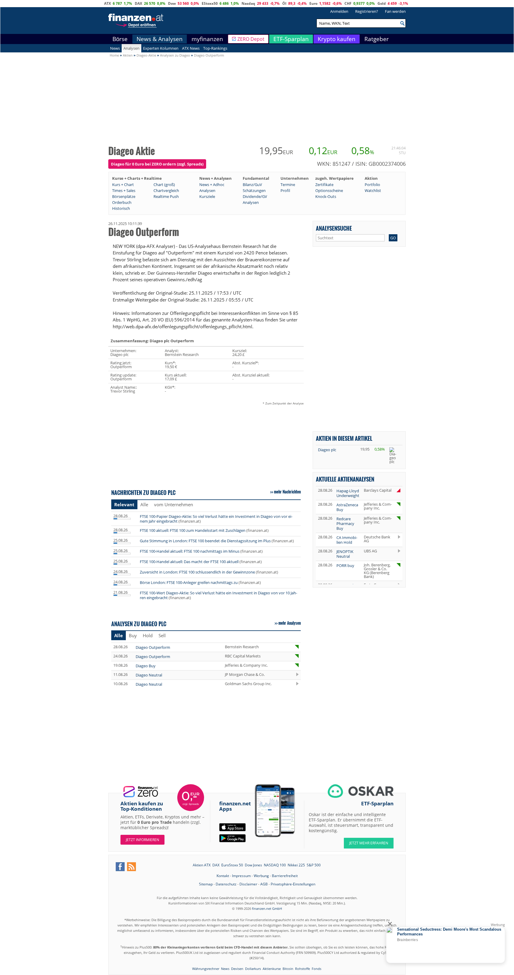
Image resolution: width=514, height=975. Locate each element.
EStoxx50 (210, 3)
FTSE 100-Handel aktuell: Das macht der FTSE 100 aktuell (189, 561)
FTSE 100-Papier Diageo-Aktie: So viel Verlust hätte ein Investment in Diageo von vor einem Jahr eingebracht (216, 519)
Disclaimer (248, 884)
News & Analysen (160, 39)
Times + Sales (123, 190)
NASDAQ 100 (275, 865)
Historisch (121, 208)
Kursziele (207, 196)
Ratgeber (376, 39)
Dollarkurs (253, 968)
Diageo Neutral (149, 675)
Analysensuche (334, 228)
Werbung (261, 875)
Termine (287, 184)
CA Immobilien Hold (346, 540)
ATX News (191, 48)
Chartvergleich (166, 190)
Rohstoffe (302, 968)
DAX (138, 3)
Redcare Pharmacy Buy (345, 523)
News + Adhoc (211, 184)
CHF (348, 3)
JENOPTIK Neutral (344, 554)
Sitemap (206, 884)
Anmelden (339, 11)
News (115, 48)
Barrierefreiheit (285, 875)
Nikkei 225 (296, 865)
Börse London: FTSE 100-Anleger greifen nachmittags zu (189, 582)
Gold (381, 3)
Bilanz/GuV (252, 184)
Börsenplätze (123, 196)
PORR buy (345, 565)
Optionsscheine (329, 190)
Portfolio (372, 184)
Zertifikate (324, 184)
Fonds (316, 968)
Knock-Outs (325, 196)
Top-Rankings (215, 48)
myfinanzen (207, 39)
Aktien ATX (202, 865)
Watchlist (373, 190)
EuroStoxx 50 (232, 865)
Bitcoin (288, 968)
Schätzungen (254, 190)
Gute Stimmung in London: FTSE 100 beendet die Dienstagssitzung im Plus (205, 540)
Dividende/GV (255, 196)
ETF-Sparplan (291, 39)
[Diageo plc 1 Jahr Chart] (394, 455)
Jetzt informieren (142, 839)
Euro (313, 3)
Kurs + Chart (123, 184)
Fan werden (395, 11)
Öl (284, 3)
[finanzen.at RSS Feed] (131, 866)
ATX (107, 3)
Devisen (237, 968)
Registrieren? (366, 11)
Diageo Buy (146, 665)
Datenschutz (226, 884)
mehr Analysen (289, 623)
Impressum (241, 875)
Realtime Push (166, 196)
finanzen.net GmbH (267, 908)
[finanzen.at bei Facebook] (120, 866)
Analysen (131, 48)
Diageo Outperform (153, 647)
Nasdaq (248, 3)
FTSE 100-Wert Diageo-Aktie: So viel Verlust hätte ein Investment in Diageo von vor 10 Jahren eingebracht (218, 595)
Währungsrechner (205, 968)
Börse (120, 39)
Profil (285, 190)
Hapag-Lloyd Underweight (347, 493)
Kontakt (223, 875)
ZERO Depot (250, 39)
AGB (264, 884)
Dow (172, 3)
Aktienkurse (272, 968)
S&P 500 (314, 865)
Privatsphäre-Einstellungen (293, 884)
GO (393, 237)
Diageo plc (327, 449)
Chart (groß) (164, 184)
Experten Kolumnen (160, 48)
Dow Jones (253, 865)
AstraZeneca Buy (347, 507)
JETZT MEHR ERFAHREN (368, 843)
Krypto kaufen (336, 39)
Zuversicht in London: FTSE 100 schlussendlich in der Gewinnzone (197, 572)
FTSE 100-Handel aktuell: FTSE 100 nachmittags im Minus (189, 551)
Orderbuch (121, 202)
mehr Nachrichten (287, 492)
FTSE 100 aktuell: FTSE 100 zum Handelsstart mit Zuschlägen (192, 530)
